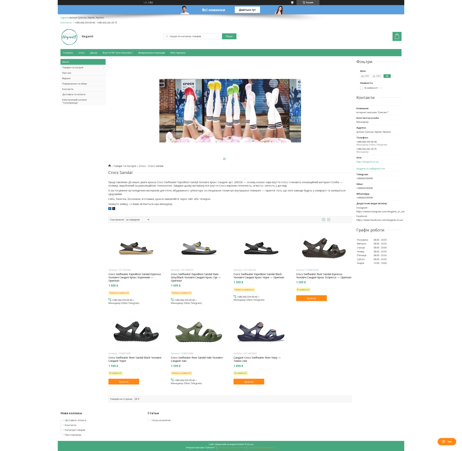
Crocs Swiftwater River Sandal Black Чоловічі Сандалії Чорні (134, 359)
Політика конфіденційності (262, 447)
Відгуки (66, 78)
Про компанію (73, 434)
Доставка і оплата (75, 420)
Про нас (66, 72)
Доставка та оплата (73, 94)
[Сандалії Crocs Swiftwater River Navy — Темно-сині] (261, 332)
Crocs (81, 52)
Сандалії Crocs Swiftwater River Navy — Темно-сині (257, 359)
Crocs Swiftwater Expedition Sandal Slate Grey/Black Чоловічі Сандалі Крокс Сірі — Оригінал (196, 277)
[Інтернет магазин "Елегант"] (69, 36)
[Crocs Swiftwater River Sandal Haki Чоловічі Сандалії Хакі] (199, 332)
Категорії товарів (75, 430)
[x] (113, 209)
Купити (311, 298)
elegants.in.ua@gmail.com (370, 168)
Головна (68, 52)
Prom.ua (249, 444)
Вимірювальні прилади (151, 52)
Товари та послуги (72, 67)
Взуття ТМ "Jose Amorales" (118, 52)
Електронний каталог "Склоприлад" (74, 101)
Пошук (229, 36)
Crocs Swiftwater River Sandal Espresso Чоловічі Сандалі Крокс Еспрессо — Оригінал (323, 276)
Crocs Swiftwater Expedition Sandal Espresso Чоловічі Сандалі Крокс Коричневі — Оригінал (134, 277)
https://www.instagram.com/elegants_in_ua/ (380, 211)
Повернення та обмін (74, 83)
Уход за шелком (161, 420)
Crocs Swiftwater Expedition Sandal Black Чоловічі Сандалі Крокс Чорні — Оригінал (259, 276)
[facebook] (109, 209)
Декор (93, 52)
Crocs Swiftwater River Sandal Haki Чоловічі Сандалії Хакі (197, 359)
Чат (449, 441)
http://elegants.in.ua (367, 161)
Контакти (67, 89)
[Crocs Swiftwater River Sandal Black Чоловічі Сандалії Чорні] (136, 332)
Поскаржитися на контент (231, 447)
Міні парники (178, 52)
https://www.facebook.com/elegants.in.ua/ (379, 220)
